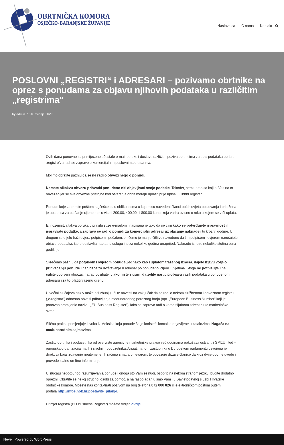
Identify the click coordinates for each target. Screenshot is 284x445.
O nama (247, 26)
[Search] (276, 25)
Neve (7, 439)
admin (20, 114)
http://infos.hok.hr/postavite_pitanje (87, 391)
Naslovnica (226, 26)
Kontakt (266, 26)
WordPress (43, 439)
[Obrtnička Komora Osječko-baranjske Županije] (56, 26)
